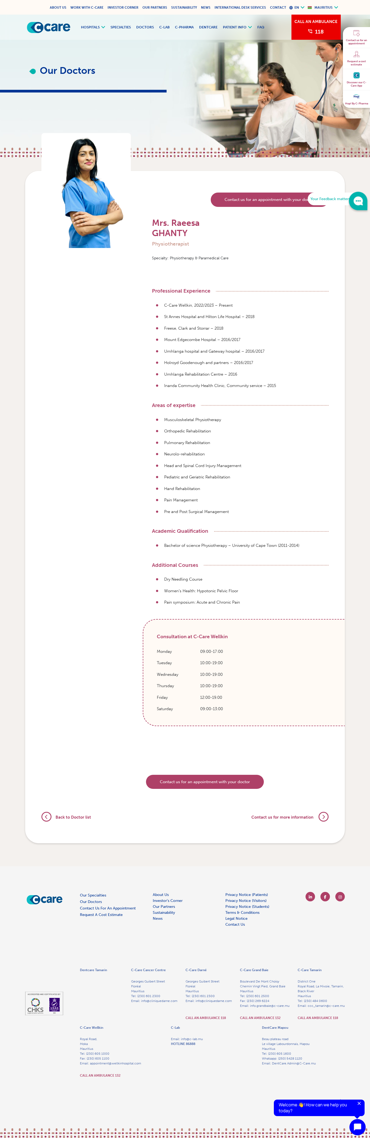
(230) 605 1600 (279, 1054)
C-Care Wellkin (91, 1028)
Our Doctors (91, 901)
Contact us (235, 924)
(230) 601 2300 (148, 996)
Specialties (121, 27)
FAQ (260, 27)
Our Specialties (93, 895)
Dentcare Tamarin (93, 970)
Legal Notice (236, 918)
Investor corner (123, 7)
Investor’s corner (168, 900)
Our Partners (154, 7)
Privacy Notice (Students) (247, 906)
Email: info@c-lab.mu (187, 1039)
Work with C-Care (86, 7)
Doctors (145, 27)
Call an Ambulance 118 (206, 1018)
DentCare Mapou (275, 1028)
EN (296, 7)
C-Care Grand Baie (254, 970)
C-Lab (164, 27)
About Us (58, 7)
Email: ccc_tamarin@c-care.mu (321, 1006)
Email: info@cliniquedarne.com (154, 1001)
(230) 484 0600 (315, 1001)
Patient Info (234, 27)
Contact (278, 7)
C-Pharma (184, 27)
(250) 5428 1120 (290, 1058)
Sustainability (184, 7)
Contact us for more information (282, 817)
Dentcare (208, 27)
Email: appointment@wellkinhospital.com (110, 1063)
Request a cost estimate (101, 914)
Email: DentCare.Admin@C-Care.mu (289, 1063)
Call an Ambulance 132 (260, 1018)
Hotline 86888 (183, 1044)
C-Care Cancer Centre (148, 970)
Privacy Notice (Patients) (246, 894)
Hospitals (90, 27)
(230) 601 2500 (257, 996)
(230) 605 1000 (97, 1054)
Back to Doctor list (73, 817)
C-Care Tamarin (310, 970)
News (205, 7)
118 (319, 31)
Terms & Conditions (242, 912)
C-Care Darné (196, 970)
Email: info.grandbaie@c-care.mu (265, 1006)
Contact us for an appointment (108, 908)
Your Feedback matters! (330, 199)
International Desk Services (240, 7)
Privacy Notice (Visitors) (246, 900)
